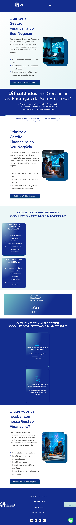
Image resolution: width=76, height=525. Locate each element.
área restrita (39, 512)
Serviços (39, 507)
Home (33, 496)
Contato (44, 496)
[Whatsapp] (70, 520)
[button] (50, 5)
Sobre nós (39, 502)
